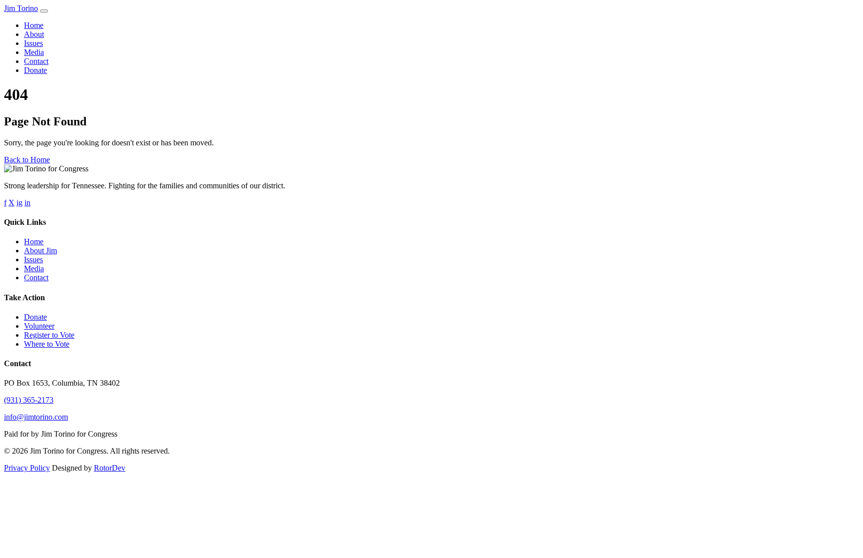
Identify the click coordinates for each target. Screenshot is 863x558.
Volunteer (39, 326)
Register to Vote (49, 335)
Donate (35, 70)
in (27, 202)
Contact (36, 61)
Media (34, 52)
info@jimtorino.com (36, 417)
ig (19, 202)
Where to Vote (46, 344)
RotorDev (109, 468)
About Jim (40, 250)
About (34, 34)
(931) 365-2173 (28, 400)
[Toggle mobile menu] (44, 10)
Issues (33, 43)
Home (33, 25)
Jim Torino (21, 8)
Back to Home (27, 159)
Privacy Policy (27, 468)
